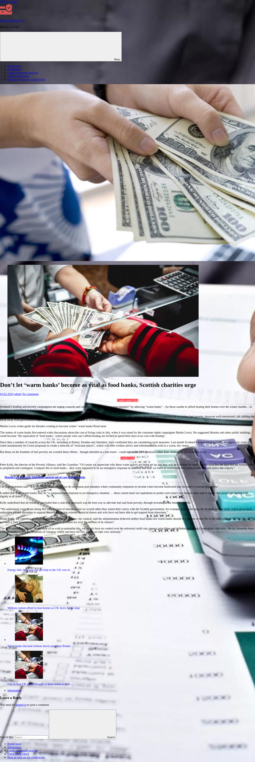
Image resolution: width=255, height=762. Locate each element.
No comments (30, 394)
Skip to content (9, 1)
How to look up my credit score (26, 79)
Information (14, 69)
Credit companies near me (22, 72)
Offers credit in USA (12, 20)
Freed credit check (18, 76)
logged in (21, 704)
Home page (14, 66)
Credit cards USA (127, 400)
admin (17, 394)
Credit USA (127, 458)
